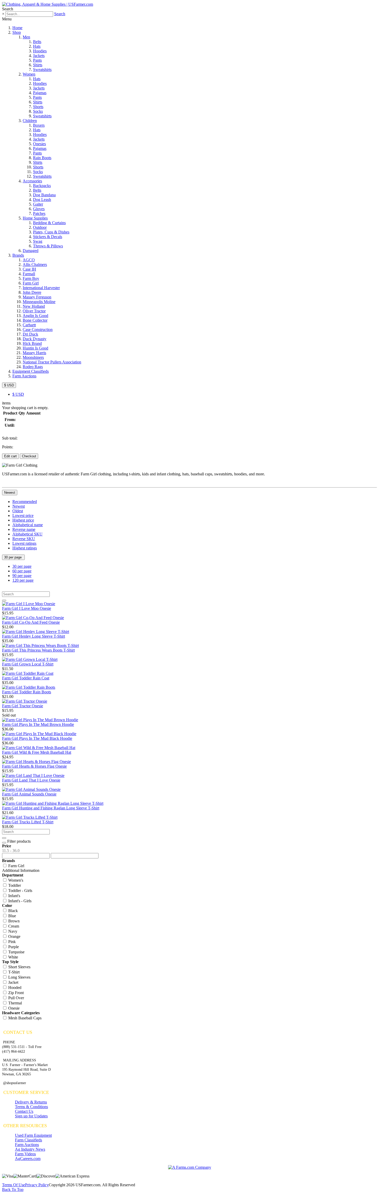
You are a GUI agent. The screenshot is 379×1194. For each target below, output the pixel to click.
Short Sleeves (18, 967)
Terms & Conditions (31, 1106)
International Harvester (41, 288)
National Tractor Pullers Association (52, 362)
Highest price (23, 520)
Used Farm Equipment (33, 1135)
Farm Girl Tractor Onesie (22, 706)
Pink (11, 941)
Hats (36, 46)
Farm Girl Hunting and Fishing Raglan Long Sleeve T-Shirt (50, 808)
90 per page (21, 575)
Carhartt (29, 325)
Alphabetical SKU (27, 534)
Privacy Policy (37, 1185)
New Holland (34, 306)
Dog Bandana (44, 195)
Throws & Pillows (48, 246)
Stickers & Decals (47, 236)
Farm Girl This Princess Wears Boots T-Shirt (38, 650)
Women (29, 74)
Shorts (38, 106)
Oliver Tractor (34, 311)
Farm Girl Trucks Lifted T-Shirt (27, 822)
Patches (39, 213)
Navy (12, 931)
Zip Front (15, 992)
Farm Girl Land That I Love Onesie (31, 780)
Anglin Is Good (35, 315)
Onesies (39, 144)
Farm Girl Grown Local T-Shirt (27, 664)
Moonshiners (33, 357)
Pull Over (15, 998)
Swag (37, 241)
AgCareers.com (27, 1158)
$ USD (9, 385)
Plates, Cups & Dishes (51, 232)
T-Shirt (13, 972)
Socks (38, 111)
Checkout (29, 456)
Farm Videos (25, 1154)
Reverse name (23, 529)
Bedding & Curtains (49, 223)
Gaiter (38, 204)
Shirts (37, 65)
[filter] (4, 842)
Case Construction (38, 329)
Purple (13, 947)
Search (59, 14)
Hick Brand (32, 343)
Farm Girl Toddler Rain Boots (26, 692)
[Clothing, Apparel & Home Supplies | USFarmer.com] (47, 4)
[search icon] (4, 600)
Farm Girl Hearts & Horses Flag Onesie (34, 766)
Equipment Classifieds (30, 371)
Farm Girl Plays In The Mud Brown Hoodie (38, 724)
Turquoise (15, 952)
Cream (13, 926)
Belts (37, 41)
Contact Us (24, 1111)
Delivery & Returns (31, 1102)
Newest (9, 492)
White (12, 957)
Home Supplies (35, 218)
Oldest (17, 511)
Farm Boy (31, 278)
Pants (37, 60)
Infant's (13, 896)
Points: (7, 447)
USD (18, 394)
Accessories (32, 181)
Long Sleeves (18, 977)
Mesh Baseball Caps (24, 1018)
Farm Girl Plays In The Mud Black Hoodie (37, 738)
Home (17, 28)
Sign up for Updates (31, 1116)
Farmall (29, 274)
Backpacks (42, 185)
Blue (11, 916)
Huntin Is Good (35, 348)
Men (26, 37)
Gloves (39, 209)
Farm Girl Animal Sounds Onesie (29, 794)
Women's (15, 880)
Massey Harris (34, 353)
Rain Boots (42, 158)
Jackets (39, 55)
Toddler (14, 885)
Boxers (39, 125)
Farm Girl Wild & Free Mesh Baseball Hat (36, 752)
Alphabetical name (27, 525)
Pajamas (39, 93)
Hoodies (40, 51)
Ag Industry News (30, 1149)
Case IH (29, 269)
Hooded (14, 987)
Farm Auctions (24, 376)
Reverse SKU (23, 539)
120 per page (23, 580)
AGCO (29, 260)
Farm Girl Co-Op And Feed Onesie (31, 622)
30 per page (13, 557)
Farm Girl (31, 283)
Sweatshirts (42, 69)
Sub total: (10, 438)
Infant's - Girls (19, 901)
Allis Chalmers (35, 264)
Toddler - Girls (19, 890)
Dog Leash (42, 199)
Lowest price (23, 515)
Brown (13, 921)
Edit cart (10, 456)
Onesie (13, 1008)
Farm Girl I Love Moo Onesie (26, 608)
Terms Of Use (13, 1185)
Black (12, 910)
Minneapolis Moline (39, 301)
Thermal (14, 1003)
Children (30, 120)
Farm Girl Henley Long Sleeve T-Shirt (33, 636)
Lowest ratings (24, 543)
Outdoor (40, 227)
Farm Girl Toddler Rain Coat (25, 678)
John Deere (32, 292)
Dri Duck (30, 334)
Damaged (30, 250)
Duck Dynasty (34, 339)
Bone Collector (35, 320)
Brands (18, 255)
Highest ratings (24, 548)
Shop (16, 32)
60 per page (21, 571)
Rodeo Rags (33, 366)
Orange (13, 936)
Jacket (12, 982)
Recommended (24, 501)
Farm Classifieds (28, 1140)
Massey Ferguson (37, 297)
